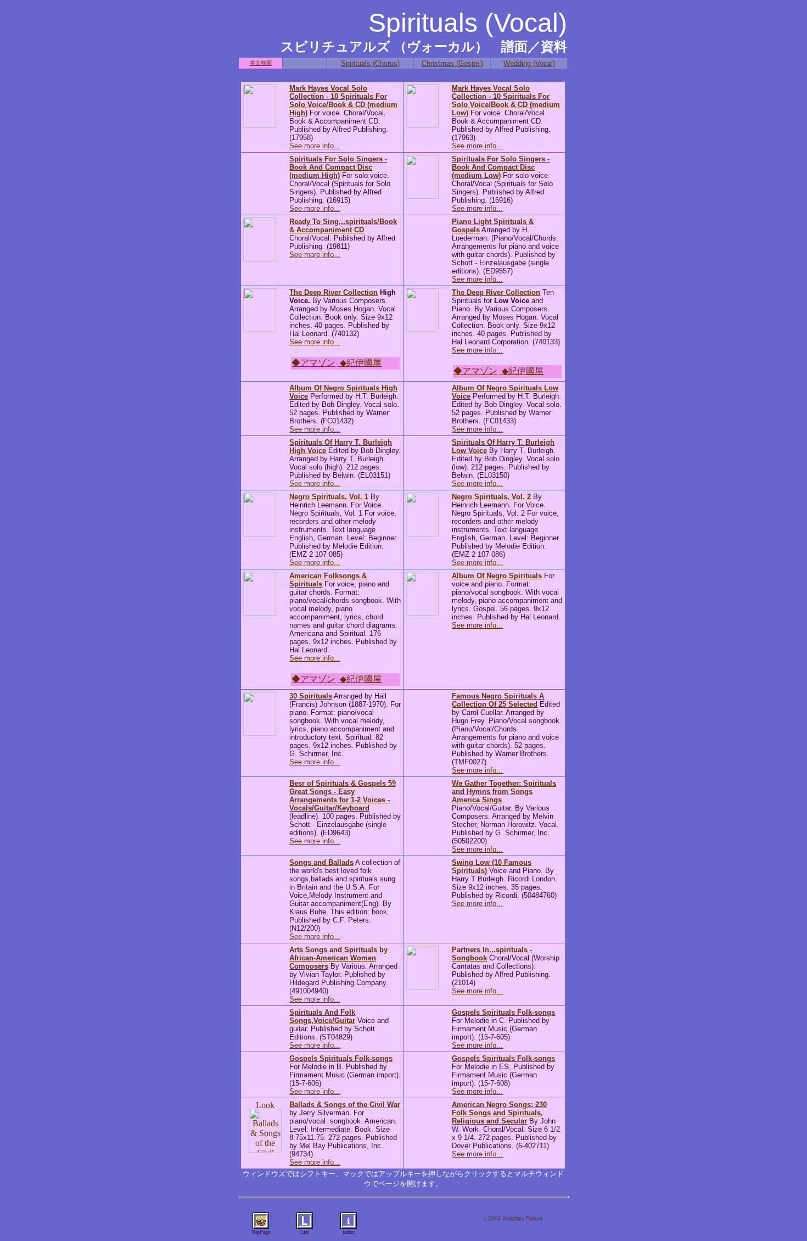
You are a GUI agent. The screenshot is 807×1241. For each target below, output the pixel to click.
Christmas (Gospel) (452, 63)
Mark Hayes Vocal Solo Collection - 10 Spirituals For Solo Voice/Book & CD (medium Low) (506, 100)
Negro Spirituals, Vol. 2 (491, 497)
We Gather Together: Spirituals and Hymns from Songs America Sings (504, 791)
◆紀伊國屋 (360, 362)
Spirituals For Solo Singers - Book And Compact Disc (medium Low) (501, 167)
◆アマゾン (313, 362)
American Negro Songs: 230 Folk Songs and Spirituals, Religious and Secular (499, 1112)
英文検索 (261, 63)
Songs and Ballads (321, 862)
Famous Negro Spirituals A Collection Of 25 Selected (498, 700)
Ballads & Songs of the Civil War (344, 1104)
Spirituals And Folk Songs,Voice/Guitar (322, 1016)
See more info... (314, 146)
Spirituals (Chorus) (370, 63)
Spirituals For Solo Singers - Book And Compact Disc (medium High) (338, 167)
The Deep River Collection (333, 292)
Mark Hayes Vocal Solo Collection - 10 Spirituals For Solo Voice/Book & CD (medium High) (343, 100)
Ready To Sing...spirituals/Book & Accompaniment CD (343, 225)
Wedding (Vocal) (529, 63)
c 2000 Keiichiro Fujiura (513, 1218)
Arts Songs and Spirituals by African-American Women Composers (338, 958)
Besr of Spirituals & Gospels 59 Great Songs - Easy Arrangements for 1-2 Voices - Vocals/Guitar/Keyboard (342, 795)
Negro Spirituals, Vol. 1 (328, 497)
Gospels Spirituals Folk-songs (503, 1012)
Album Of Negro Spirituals (497, 576)
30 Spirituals (310, 696)
